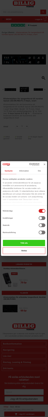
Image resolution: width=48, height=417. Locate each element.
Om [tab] (39, 171)
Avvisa (24, 251)
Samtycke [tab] (9, 171)
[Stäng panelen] (44, 164)
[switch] (42, 218)
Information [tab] (24, 171)
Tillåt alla (24, 243)
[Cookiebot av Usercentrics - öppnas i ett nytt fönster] (29, 164)
